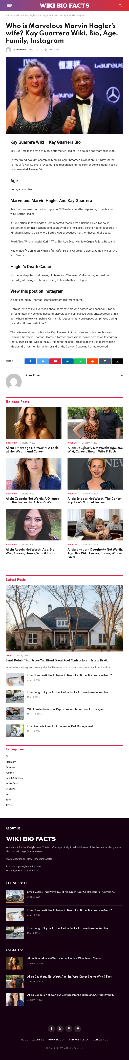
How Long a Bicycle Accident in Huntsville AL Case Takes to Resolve (67, 692)
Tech (8, 799)
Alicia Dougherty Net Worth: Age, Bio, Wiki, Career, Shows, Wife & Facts (95, 450)
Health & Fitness (14, 778)
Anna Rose (21, 50)
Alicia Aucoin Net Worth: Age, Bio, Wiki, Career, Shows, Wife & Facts (30, 551)
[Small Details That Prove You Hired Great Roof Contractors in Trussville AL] (64, 618)
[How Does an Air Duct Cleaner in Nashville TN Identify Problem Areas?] (15, 679)
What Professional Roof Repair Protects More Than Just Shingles (65, 709)
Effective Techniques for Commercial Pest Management (60, 726)
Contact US (100, 1039)
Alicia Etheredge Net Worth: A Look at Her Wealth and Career (32, 450)
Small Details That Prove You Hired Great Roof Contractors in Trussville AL (57, 660)
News (8, 656)
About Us (38, 1039)
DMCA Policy (56, 1039)
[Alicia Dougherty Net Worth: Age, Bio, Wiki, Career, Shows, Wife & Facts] (95, 423)
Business (10, 767)
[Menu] (9, 5)
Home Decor (12, 783)
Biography (11, 443)
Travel (9, 805)
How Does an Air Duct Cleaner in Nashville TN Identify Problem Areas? (69, 675)
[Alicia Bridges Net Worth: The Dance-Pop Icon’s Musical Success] (95, 474)
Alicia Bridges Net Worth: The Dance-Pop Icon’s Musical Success (95, 500)
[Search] (120, 5)
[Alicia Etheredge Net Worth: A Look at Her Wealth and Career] (33, 423)
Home (24, 1039)
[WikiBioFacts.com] (64, 5)
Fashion (10, 772)
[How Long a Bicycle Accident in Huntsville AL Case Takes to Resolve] (15, 696)
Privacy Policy (79, 1039)
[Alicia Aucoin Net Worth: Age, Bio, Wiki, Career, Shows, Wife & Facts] (33, 524)
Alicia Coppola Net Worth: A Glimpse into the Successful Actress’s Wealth (32, 500)
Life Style (11, 789)
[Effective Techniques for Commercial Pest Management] (15, 730)
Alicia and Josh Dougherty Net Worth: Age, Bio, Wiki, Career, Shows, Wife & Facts (95, 553)
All (7, 756)
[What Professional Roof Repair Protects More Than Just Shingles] (15, 713)
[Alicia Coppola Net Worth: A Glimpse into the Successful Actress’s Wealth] (33, 474)
